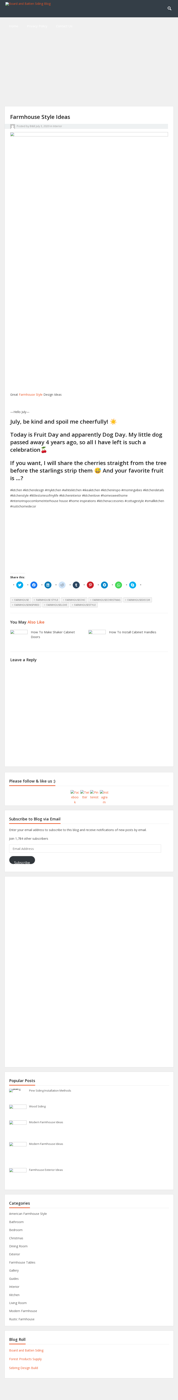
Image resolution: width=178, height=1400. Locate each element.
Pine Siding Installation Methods (50, 1090)
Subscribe (22, 862)
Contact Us (64, 26)
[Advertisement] (89, 75)
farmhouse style (47, 599)
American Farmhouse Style (28, 1214)
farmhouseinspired (26, 604)
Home (13, 26)
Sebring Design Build (23, 1368)
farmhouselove (56, 604)
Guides (14, 1279)
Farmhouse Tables (22, 1262)
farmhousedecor (138, 599)
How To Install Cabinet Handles (132, 632)
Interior (57, 126)
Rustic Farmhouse (22, 1319)
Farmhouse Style (31, 394)
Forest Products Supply (25, 1359)
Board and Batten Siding (26, 1350)
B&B (32, 126)
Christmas (16, 1238)
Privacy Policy (37, 26)
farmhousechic (75, 599)
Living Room (18, 1303)
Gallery (14, 1270)
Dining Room (18, 1246)
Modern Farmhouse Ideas (46, 1122)
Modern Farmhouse (23, 1311)
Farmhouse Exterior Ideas (46, 1170)
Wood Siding (37, 1106)
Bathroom (16, 1222)
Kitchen (14, 1295)
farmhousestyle (85, 604)
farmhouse (21, 599)
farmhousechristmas (106, 599)
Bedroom (16, 1230)
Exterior (14, 1254)
